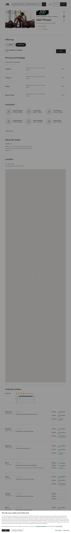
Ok (6, 530)
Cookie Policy (66, 530)
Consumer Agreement (41, 526)
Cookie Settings (17, 530)
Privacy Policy (59, 526)
